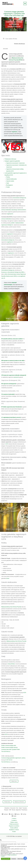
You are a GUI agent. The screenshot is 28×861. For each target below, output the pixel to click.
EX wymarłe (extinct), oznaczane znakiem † (12, 338)
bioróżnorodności (22, 209)
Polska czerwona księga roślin (8, 745)
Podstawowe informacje (10, 159)
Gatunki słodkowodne (11, 179)
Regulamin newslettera (14, 825)
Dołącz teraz (14, 781)
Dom (17, 808)
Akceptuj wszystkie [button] (6, 858)
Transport (6, 809)
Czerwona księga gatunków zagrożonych (11, 757)
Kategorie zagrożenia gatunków (12, 161)
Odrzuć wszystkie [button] (21, 858)
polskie (13, 222)
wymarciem (16, 377)
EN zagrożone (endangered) (8, 383)
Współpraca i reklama (14, 829)
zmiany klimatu (11, 663)
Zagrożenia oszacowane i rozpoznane (15, 163)
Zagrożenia (18, 809)
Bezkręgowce (9, 185)
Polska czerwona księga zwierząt (9, 747)
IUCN (6, 444)
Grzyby (8, 187)
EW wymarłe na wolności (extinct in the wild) (12, 360)
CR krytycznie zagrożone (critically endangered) (13, 375)
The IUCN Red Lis (5, 751)
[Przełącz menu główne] (25, 3)
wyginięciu (14, 131)
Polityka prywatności (14, 824)
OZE (10, 809)
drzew (7, 578)
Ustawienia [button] (13, 858)
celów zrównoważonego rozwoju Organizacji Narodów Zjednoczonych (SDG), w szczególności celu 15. (13, 276)
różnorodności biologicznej (19, 197)
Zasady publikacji (14, 827)
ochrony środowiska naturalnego (9, 209)
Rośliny (8, 177)
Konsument (12, 808)
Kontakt (14, 831)
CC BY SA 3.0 (8, 759)
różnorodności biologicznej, (8, 270)
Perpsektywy (24, 809)
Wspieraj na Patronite (19, 801)
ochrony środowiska (6, 218)
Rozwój (13, 809)
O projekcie (14, 820)
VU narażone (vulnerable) (7, 394)
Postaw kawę (7, 801)
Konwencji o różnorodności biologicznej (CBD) (12, 272)
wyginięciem (10, 213)
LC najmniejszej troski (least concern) (11, 417)
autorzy (23, 757)
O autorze (14, 818)
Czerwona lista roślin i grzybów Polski (10, 749)
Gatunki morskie (10, 181)
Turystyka (24, 808)
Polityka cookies (14, 822)
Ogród (20, 808)
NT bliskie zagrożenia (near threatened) (11, 406)
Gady (7, 183)
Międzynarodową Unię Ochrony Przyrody (11, 606)
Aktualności (7, 808)
